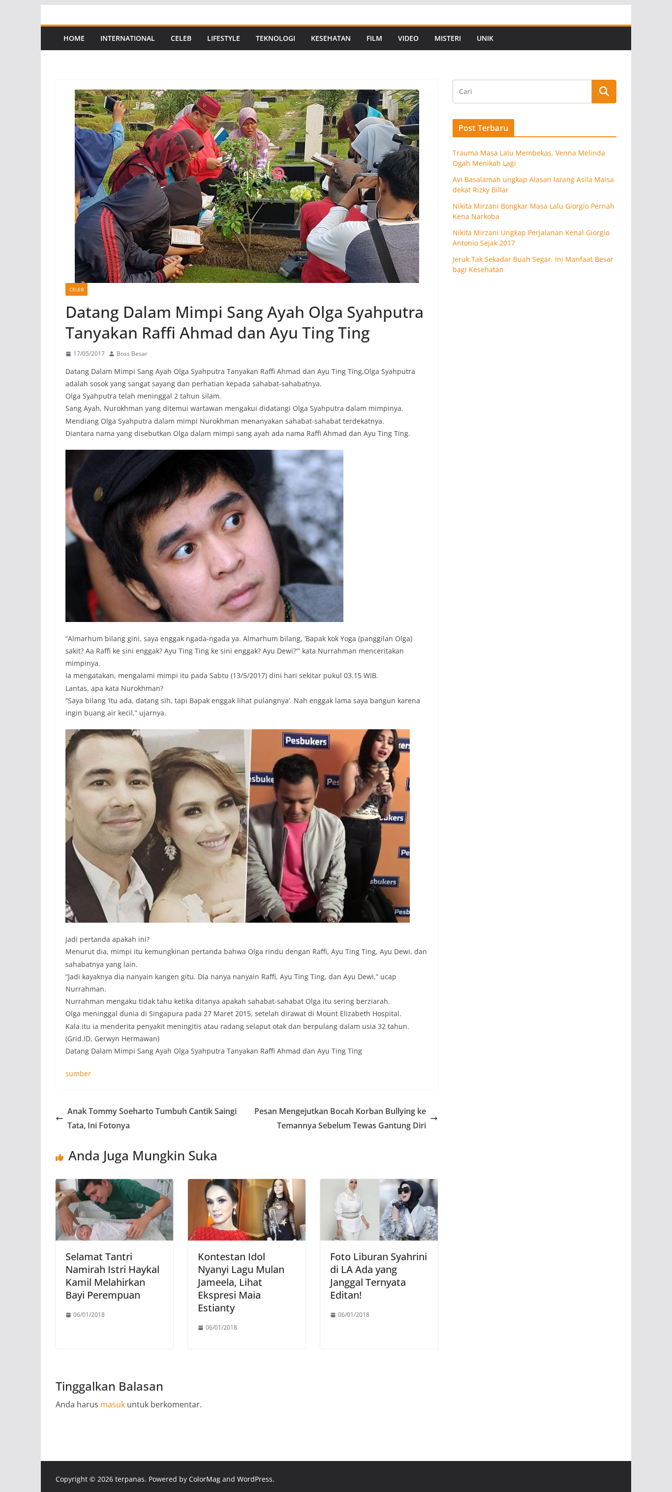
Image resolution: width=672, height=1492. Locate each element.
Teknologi (275, 38)
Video (408, 38)
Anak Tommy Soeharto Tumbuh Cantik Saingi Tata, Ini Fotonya (152, 1118)
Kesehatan (331, 38)
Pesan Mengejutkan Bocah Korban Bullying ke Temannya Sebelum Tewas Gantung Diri (340, 1118)
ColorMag (204, 1479)
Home (74, 38)
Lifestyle (223, 38)
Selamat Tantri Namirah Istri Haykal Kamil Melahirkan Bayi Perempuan (112, 1276)
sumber (78, 1073)
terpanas (130, 1479)
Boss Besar (132, 353)
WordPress (255, 1479)
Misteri (447, 38)
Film (374, 38)
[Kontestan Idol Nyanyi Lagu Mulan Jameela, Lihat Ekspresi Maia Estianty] (246, 1186)
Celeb (181, 38)
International (127, 38)
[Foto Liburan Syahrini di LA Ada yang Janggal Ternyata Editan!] (379, 1186)
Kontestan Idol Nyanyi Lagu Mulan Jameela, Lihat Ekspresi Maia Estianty (241, 1282)
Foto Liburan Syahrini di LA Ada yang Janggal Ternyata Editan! (378, 1276)
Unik (485, 38)
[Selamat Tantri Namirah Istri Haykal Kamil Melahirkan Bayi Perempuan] (114, 1186)
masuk (112, 1404)
